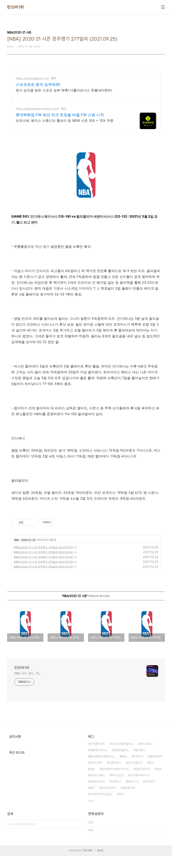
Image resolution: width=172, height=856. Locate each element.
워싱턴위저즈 (97, 781)
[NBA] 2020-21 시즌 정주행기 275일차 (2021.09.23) (43, 561)
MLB (124, 756)
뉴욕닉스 (116, 781)
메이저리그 (146, 744)
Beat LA (133, 781)
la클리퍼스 (115, 762)
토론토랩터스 (121, 750)
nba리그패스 (97, 775)
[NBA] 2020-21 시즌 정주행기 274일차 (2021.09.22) (43, 566)
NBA (16, 539)
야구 (121, 794)
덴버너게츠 (96, 762)
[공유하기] (27, 522)
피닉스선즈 (117, 775)
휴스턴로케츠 (108, 787)
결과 (151, 762)
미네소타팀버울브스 (122, 744)
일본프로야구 (142, 769)
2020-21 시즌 (28, 539)
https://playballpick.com (32, 78)
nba (159, 769)
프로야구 (138, 756)
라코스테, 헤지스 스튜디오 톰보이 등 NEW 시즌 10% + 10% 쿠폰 (64, 120)
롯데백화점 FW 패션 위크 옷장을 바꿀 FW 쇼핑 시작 (60, 115)
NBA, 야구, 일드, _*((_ (27, 673)
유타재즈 (150, 781)
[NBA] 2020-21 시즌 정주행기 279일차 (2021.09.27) (43, 547)
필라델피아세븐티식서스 (115, 769)
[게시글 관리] (32, 522)
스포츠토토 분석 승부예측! (38, 84)
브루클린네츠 (97, 744)
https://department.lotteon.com (37, 108)
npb (92, 769)
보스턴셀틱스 (134, 762)
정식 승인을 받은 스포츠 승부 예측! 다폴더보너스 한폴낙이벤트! (64, 90)
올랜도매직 (156, 756)
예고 (92, 787)
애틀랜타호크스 (98, 750)
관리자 (100, 850)
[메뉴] (163, 7)
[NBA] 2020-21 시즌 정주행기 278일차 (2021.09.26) (43, 552)
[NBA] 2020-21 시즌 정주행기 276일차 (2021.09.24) (43, 556)
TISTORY (87, 850)
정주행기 (140, 750)
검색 (80, 824)
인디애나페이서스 (140, 775)
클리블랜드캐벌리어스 (102, 756)
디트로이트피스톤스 (101, 794)
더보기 (91, 801)
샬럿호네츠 (128, 787)
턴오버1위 (15, 7)
